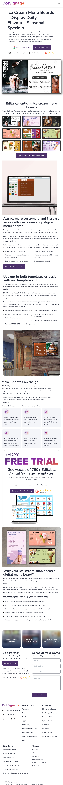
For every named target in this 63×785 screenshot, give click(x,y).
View (8, 121)
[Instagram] (4, 719)
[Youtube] (15, 719)
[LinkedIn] (8, 719)
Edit (17, 121)
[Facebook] (11, 719)
